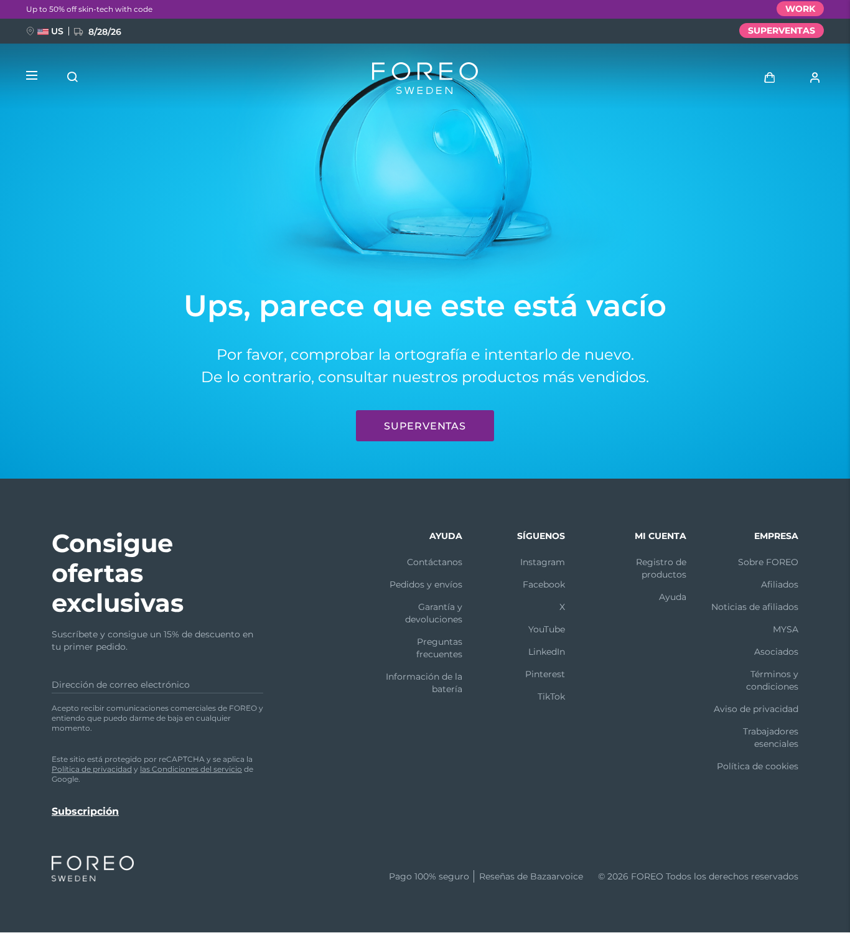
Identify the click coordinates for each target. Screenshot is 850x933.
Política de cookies (757, 766)
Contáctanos (434, 562)
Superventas (425, 426)
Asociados (776, 651)
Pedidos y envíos (426, 584)
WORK (800, 8)
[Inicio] (425, 81)
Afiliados (779, 584)
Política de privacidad (92, 769)
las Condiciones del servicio (191, 769)
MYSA (785, 629)
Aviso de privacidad (756, 709)
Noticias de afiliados (754, 606)
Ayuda (672, 596)
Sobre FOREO (768, 562)
